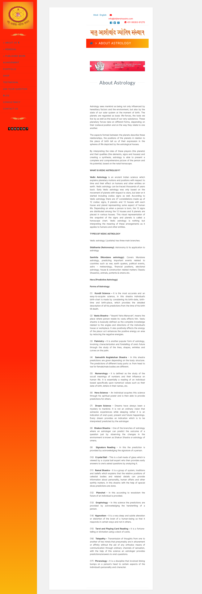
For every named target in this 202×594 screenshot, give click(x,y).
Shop (6, 76)
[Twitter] (115, 22)
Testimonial (11, 82)
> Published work (14, 56)
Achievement (11, 62)
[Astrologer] (18, 15)
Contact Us (10, 109)
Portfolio (9, 69)
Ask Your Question (15, 89)
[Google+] (118, 22)
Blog (6, 95)
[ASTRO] (117, 31)
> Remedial (10, 49)
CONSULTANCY (11, 102)
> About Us (10, 42)
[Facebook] (111, 22)
